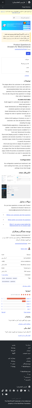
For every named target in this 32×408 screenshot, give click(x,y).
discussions (9, 278)
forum (3, 278)
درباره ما (28, 345)
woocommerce (5, 281)
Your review (27, 312)
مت (28, 374)
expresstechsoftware (21, 49)
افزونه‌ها (13, 350)
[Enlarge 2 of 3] (13, 177)
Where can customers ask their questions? (18, 215)
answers (15, 278)
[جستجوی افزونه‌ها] (14, 17)
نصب (27, 67)
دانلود (28, 53)
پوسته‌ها (13, 348)
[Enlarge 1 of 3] (28, 177)
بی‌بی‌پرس (27, 377)
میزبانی (28, 350)
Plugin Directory (26, 7)
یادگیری (28, 358)
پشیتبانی (28, 361)
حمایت (12, 364)
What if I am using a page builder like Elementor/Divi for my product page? (19, 224)
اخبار (29, 348)
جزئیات (27, 59)
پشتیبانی (27, 75)
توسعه (27, 71)
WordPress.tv (25, 366)
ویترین (13, 345)
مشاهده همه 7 (5, 274)
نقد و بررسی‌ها (25, 63)
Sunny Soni (24, 249)
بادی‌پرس (27, 380)
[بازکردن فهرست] (2, 2)
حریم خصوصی (26, 353)
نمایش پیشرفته (26, 286)
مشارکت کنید (11, 358)
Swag (12, 366)
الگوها (13, 353)
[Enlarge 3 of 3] (28, 186)
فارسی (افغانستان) (22, 387)
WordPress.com (25, 371)
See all (3, 312)
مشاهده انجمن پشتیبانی (24, 324)
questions (12, 281)
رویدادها (13, 361)
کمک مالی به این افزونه (24, 335)
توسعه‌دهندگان (26, 364)
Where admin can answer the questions (19, 220)
